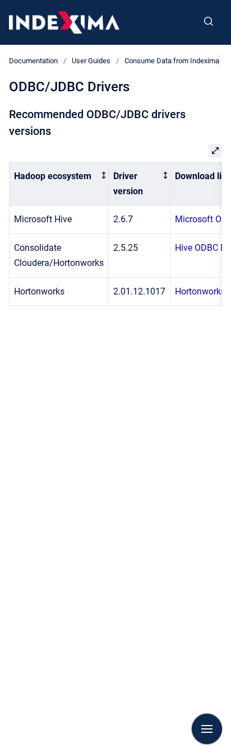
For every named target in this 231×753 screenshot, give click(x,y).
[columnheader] (59, 183)
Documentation (33, 61)
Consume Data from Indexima (171, 61)
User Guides (91, 61)
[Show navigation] (207, 729)
